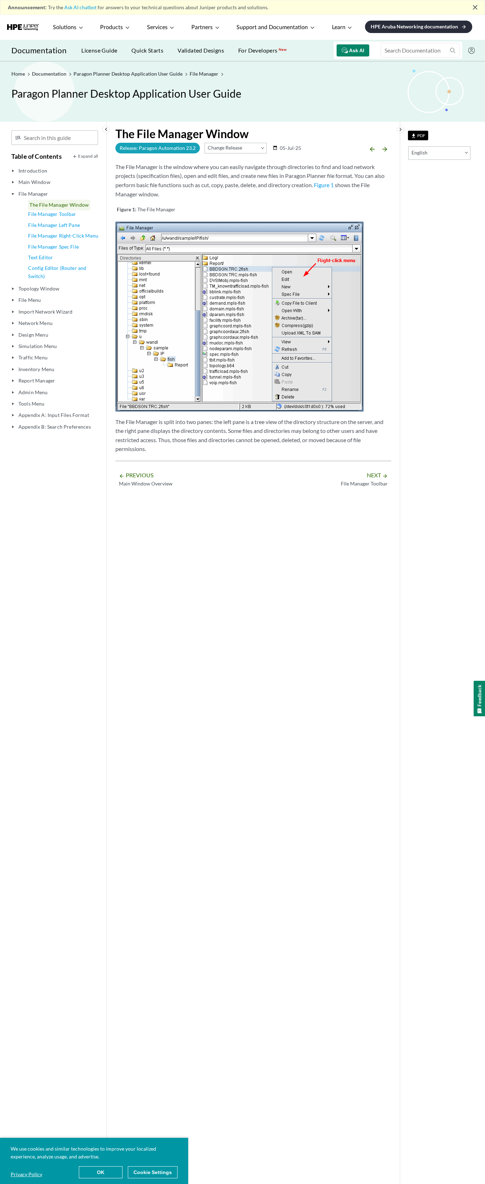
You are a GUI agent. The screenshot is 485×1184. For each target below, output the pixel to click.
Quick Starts (147, 50)
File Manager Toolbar (52, 214)
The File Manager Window (59, 205)
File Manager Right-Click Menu (63, 236)
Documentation (38, 50)
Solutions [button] (64, 27)
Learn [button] (338, 27)
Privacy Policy (26, 1174)
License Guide (99, 50)
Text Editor (40, 257)
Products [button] (111, 27)
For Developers (262, 50)
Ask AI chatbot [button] (80, 7)
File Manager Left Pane (54, 225)
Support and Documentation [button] (272, 27)
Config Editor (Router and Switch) (57, 272)
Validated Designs (201, 50)
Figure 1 (324, 184)
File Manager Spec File (53, 247)
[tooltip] (418, 135)
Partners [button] (202, 27)
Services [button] (157, 27)
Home (18, 74)
